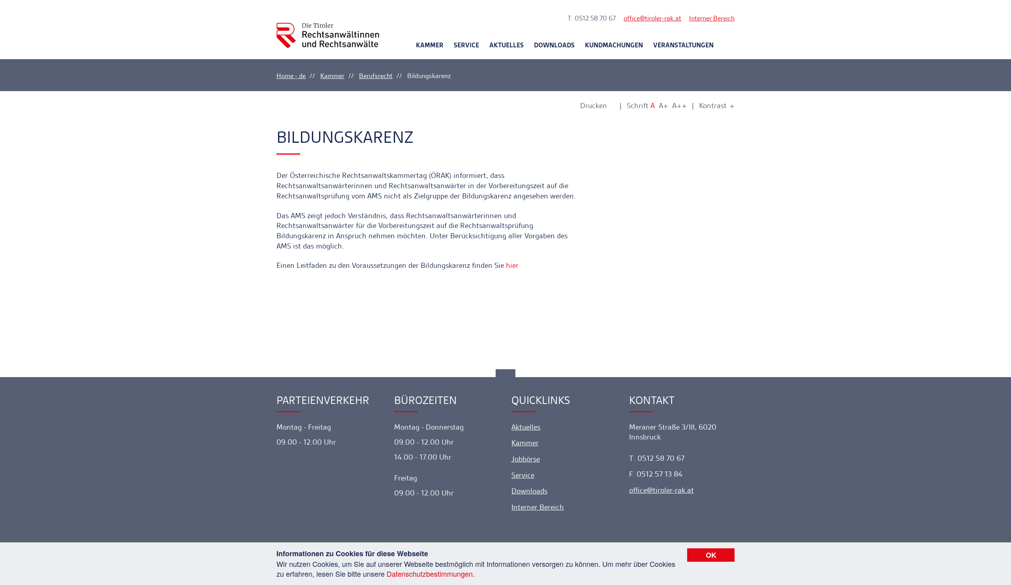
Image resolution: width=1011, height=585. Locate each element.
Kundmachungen (614, 45)
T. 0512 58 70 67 (592, 18)
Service (466, 45)
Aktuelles (506, 45)
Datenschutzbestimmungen (430, 573)
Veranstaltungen (683, 45)
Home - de (291, 75)
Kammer (429, 45)
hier (512, 265)
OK (711, 555)
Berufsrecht (376, 75)
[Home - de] (327, 28)
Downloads (554, 45)
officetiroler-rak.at (652, 18)
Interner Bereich (712, 18)
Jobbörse (525, 459)
